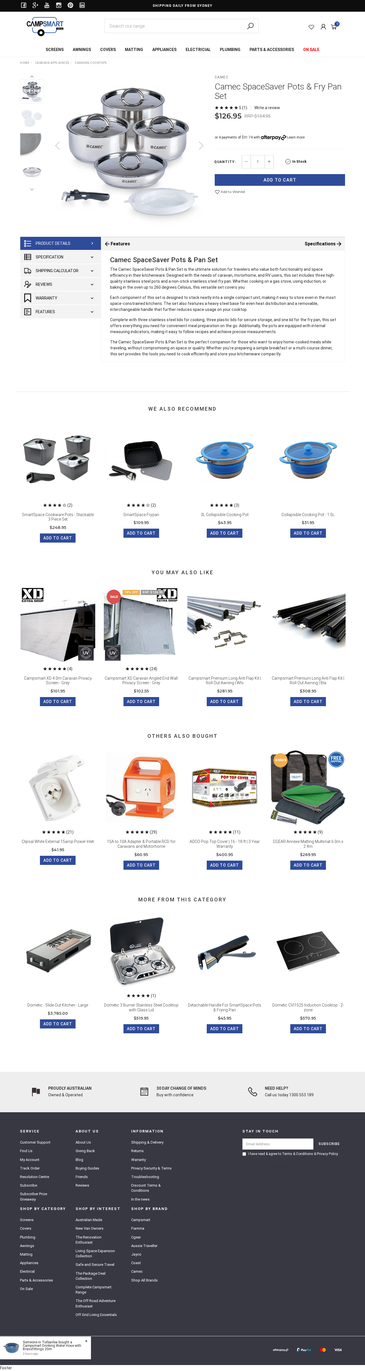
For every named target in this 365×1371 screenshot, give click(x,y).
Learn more (296, 137)
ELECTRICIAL (198, 49)
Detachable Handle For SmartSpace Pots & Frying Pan (224, 1007)
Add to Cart (279, 180)
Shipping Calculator (57, 270)
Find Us (26, 1151)
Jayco (136, 1254)
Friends (82, 1177)
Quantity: (225, 162)
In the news (140, 1199)
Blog (79, 1160)
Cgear (136, 1237)
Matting (26, 1254)
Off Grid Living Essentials (96, 1315)
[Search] (250, 26)
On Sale (26, 1289)
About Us (83, 1142)
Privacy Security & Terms (151, 1168)
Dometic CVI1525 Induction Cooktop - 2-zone (308, 1007)
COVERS (108, 49)
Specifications (320, 244)
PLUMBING (230, 49)
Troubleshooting (145, 1177)
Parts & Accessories (36, 1280)
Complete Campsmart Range (93, 1289)
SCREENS (55, 49)
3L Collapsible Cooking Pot (225, 514)
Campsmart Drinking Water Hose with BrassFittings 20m (52, 1347)
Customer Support (35, 1142)
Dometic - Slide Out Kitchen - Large (57, 1005)
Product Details (53, 243)
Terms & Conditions (297, 1154)
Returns (137, 1151)
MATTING (134, 49)
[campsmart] (45, 26)
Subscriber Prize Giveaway (33, 1196)
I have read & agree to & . (293, 1154)
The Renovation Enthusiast (89, 1239)
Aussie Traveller (144, 1246)
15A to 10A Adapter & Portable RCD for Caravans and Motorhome (141, 844)
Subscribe (28, 1185)
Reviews (44, 284)
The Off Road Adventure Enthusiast (95, 1303)
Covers (25, 1228)
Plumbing (27, 1237)
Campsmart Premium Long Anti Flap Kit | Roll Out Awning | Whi (224, 680)
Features (45, 311)
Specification (49, 257)
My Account (29, 1160)
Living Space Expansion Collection (95, 1253)
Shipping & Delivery (147, 1142)
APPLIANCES (164, 49)
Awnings (27, 1246)
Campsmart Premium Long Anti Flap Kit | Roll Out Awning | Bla (308, 680)
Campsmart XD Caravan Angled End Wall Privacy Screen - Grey (141, 680)
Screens (27, 1220)
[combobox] (182, 26)
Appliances (29, 1263)
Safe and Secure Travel (95, 1264)
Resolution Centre (34, 1177)
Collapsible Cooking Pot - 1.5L (307, 514)
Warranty (46, 298)
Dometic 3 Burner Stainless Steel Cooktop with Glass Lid (141, 1007)
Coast (136, 1263)
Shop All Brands (144, 1280)
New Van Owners (90, 1228)
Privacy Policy (327, 1154)
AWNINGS (82, 49)
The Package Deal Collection (91, 1276)
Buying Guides (87, 1168)
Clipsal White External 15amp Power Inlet (58, 841)
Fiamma (137, 1228)
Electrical (27, 1271)
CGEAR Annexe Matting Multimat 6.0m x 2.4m (308, 844)
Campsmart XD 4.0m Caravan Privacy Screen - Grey (58, 680)
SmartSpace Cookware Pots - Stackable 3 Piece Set (58, 517)
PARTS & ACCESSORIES (272, 49)
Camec (222, 77)
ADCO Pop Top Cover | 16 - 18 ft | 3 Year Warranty (225, 844)
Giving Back (85, 1151)
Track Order (30, 1168)
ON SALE (311, 49)
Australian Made (89, 1220)
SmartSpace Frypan (141, 514)
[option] (129, 151)
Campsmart (140, 1220)
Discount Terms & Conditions (146, 1188)
